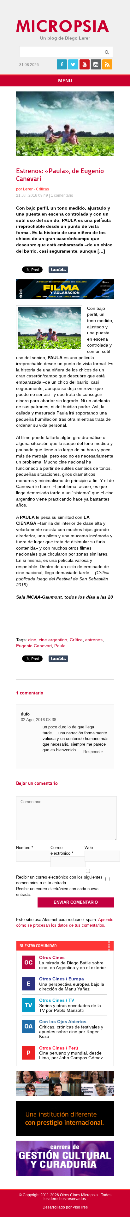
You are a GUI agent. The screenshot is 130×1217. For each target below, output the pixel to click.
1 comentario (62, 195)
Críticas (42, 189)
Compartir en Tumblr (58, 269)
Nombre (24, 847)
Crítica (76, 639)
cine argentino (53, 639)
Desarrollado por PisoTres (65, 1207)
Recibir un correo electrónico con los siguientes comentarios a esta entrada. (59, 880)
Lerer (28, 189)
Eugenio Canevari (34, 645)
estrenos (94, 639)
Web (89, 847)
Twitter (73, 64)
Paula (60, 645)
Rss (107, 64)
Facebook (62, 64)
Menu (65, 81)
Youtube (85, 64)
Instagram (96, 64)
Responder (93, 751)
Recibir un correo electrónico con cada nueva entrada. (57, 891)
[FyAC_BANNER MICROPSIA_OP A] (65, 297)
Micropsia (63, 26)
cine (32, 639)
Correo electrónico (61, 850)
